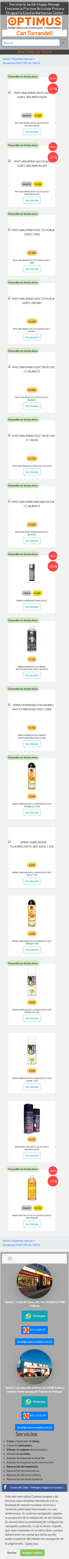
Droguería (14, 13)
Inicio (6, 58)
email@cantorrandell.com (33, 1341)
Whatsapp (39, 1315)
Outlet (58, 13)
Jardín (31, 4)
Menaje (54, 4)
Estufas (29, 13)
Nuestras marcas (22, 58)
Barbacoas (43, 13)
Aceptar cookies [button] (32, 1552)
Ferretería (17, 4)
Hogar (42, 4)
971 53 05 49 (37, 1415)
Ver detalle (31, 131)
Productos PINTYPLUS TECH (21, 63)
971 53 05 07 (37, 1329)
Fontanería (13, 8)
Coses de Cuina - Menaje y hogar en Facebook (38, 1487)
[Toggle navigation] (10, 1258)
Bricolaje (44, 8)
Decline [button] (11, 1552)
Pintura (58, 8)
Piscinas (29, 8)
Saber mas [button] (31, 1543)
